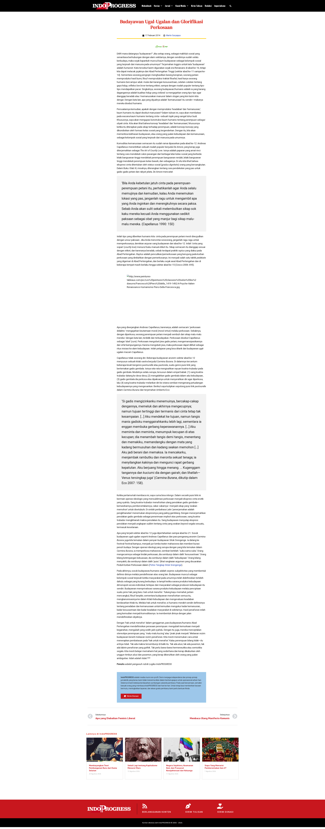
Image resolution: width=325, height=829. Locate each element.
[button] (230, 6)
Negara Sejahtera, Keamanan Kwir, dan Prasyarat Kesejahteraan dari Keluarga (179, 768)
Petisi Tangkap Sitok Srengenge (166, 565)
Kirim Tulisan (196, 5)
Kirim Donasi (225, 812)
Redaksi (208, 5)
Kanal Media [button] (180, 5)
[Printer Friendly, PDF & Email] (161, 46)
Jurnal (167, 5)
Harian (157, 5)
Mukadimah (146, 5)
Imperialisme (219, 5)
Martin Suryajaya (173, 35)
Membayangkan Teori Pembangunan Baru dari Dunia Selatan (103, 768)
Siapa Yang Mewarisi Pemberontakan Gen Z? (215, 766)
